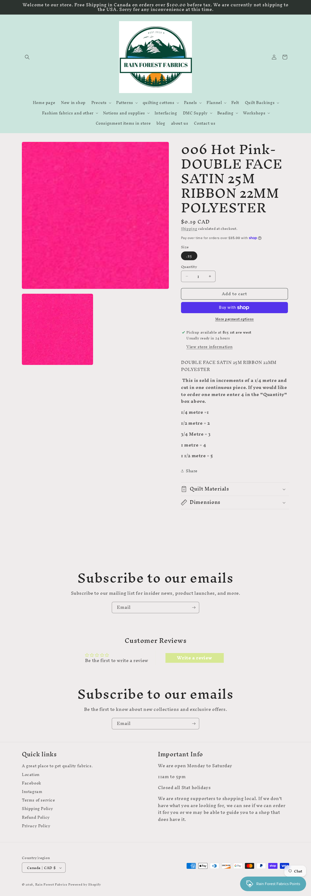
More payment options (234, 319)
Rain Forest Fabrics (51, 884)
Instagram (32, 791)
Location (31, 774)
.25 (189, 255)
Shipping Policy (37, 808)
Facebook (31, 783)
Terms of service (38, 800)
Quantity (189, 266)
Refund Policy (36, 817)
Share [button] (192, 470)
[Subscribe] (193, 607)
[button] (27, 57)
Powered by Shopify (84, 884)
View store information (209, 346)
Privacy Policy (36, 825)
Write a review (194, 658)
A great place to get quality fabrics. (57, 766)
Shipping (189, 229)
